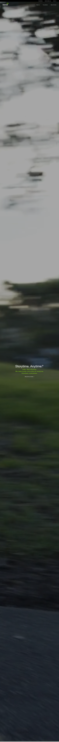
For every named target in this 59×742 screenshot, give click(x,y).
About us (38, 4)
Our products (45, 4)
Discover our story (29, 376)
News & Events (53, 4)
